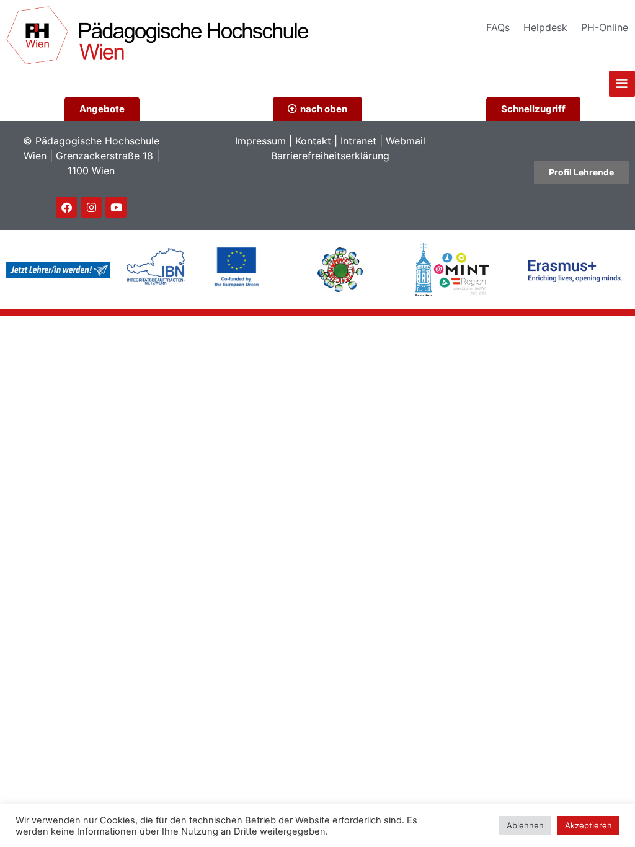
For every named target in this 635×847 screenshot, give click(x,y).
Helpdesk (545, 27)
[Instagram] (91, 207)
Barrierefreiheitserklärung (330, 155)
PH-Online (604, 27)
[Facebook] (66, 207)
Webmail (405, 141)
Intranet (358, 141)
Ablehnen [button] (525, 825)
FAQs (498, 27)
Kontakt (313, 141)
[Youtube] (116, 207)
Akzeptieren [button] (588, 825)
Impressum (260, 141)
